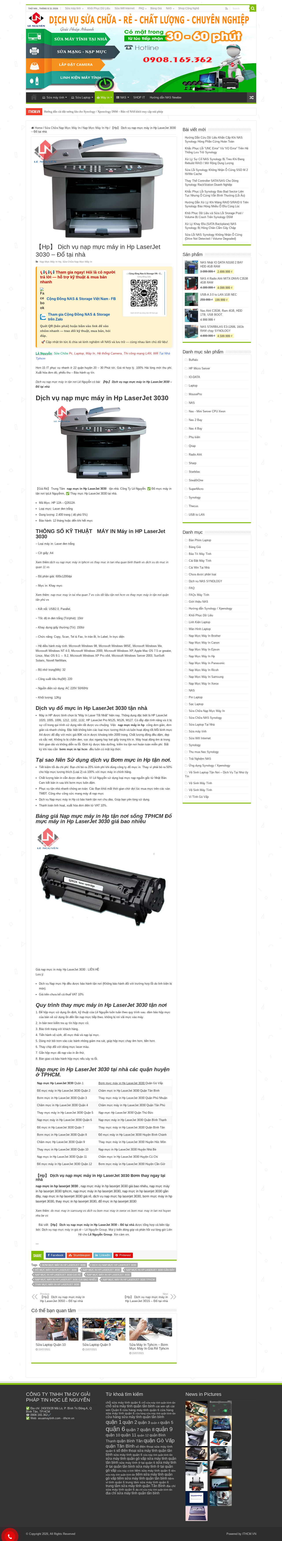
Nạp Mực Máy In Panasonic (207, 663)
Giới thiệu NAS (198, 601)
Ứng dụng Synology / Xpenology (209, 765)
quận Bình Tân (130, 1441)
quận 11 (128, 1435)
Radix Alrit (195, 454)
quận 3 (144, 1422)
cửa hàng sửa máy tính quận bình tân (155, 1413)
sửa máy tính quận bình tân (158, 1455)
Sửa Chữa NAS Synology (205, 717)
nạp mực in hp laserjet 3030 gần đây (150, 1270)
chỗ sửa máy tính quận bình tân (158, 1402)
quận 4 (155, 1422)
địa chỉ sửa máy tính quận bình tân (153, 1489)
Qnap (192, 446)
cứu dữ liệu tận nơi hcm (110, 594)
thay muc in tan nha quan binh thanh (117, 562)
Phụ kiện (194, 437)
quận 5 (166, 1422)
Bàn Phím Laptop (200, 540)
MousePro (195, 394)
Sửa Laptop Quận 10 (51, 1345)
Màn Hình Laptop (200, 629)
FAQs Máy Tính (199, 594)
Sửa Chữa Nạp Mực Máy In (62, 128)
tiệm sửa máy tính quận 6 (152, 1470)
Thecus (193, 506)
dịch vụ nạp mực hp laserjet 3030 (114, 1265)
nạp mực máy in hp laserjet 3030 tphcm (129, 1279)
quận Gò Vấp (159, 1440)
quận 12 (143, 1435)
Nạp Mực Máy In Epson (204, 649)
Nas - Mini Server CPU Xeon (207, 411)
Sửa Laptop (82, 97)
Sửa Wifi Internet (124, 8)
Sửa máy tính (73, 8)
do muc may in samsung (66, 1210)
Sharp (192, 463)
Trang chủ (34, 97)
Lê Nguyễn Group (96, 1229)
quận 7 (132, 1429)
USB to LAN (196, 514)
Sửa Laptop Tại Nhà (202, 724)
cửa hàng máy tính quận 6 (140, 1410)
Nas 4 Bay (195, 428)
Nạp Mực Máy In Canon (204, 642)
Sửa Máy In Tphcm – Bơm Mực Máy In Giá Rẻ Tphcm (149, 1346)
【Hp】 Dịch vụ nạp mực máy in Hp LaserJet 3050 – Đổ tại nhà (62, 1298)
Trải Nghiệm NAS (200, 758)
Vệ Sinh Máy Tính (200, 783)
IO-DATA (194, 377)
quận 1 (114, 1422)
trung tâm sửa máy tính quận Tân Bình (135, 1486)
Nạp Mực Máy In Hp (96, 128)
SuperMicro (196, 489)
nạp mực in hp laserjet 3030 (101, 1270)
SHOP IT (139, 97)
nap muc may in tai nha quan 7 (70, 594)
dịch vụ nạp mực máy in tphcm (69, 562)
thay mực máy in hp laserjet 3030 (57, 1284)
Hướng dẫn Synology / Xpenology (210, 608)
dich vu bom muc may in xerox (106, 1210)
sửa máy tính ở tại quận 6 (137, 1462)
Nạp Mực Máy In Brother (205, 635)
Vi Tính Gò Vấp (199, 796)
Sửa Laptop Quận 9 (96, 1345)
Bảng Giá (156, 8)
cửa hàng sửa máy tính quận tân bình (135, 1417)
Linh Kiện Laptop (199, 622)
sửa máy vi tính (125, 1470)
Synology (195, 497)
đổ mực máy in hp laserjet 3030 (56, 1270)
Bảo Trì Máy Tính (200, 554)
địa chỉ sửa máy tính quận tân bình (133, 1493)
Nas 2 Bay (195, 420)
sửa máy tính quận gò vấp (126, 1458)
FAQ (141, 8)
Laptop (193, 385)
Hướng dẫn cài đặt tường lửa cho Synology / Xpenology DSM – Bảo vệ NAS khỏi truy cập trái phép (103, 111)
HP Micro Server (199, 368)
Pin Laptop (195, 697)
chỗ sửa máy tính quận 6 (123, 1402)
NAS (169, 8)
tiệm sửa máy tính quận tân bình (142, 1478)
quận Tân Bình (120, 1446)
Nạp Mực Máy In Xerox (204, 683)
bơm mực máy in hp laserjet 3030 (63, 1265)
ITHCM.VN (249, 1533)
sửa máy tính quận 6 (127, 1454)
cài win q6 (163, 1406)
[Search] (253, 8)
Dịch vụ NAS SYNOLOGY (205, 581)
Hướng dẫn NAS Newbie (165, 97)
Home (38, 128)
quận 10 (113, 1435)
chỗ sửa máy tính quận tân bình (130, 1406)
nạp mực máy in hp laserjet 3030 (108, 1274)
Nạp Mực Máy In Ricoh (204, 670)
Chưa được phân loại (202, 574)
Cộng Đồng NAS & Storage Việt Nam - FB (81, 299)
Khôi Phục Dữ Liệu (98, 8)
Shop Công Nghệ (188, 8)
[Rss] (226, 8)
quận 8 (147, 1429)
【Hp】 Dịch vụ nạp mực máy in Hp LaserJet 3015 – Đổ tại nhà (145, 1298)
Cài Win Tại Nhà (199, 567)
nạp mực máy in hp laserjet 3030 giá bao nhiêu (65, 1279)
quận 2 (129, 1422)
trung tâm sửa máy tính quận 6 (147, 1482)
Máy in (105, 97)
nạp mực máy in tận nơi (61, 381)
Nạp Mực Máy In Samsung (206, 676)
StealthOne (196, 480)
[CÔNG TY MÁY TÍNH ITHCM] (141, 52)
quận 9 (164, 1429)
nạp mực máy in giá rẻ (66, 1229)
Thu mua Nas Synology (204, 752)
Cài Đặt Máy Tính (200, 560)
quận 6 (115, 1428)
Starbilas (194, 471)
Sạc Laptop (196, 704)
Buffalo (193, 359)
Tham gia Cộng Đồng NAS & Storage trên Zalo (79, 317)
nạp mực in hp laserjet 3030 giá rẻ (58, 1274)
